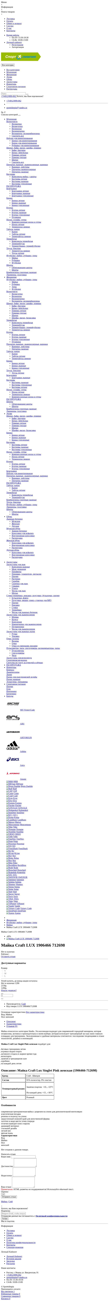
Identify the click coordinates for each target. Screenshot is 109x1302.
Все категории (13, 70)
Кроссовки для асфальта (22, 533)
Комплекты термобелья (22, 241)
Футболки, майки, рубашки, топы (21, 255)
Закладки (10, 1261)
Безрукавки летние (20, 191)
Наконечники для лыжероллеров (26, 624)
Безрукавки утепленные (22, 196)
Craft (15, 796)
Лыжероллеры (12, 672)
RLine (17, 853)
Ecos (15, 798)
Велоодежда (11, 121)
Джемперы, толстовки (16, 275)
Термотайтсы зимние (21, 236)
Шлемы (15, 617)
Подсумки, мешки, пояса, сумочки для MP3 (31, 600)
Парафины (16, 571)
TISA (16, 899)
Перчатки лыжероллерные (24, 169)
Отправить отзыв (9, 1197)
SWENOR (22, 877)
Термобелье (11, 239)
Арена (17, 913)
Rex (14, 860)
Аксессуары (11, 82)
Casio (16, 793)
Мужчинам (11, 72)
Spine (16, 889)
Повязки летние (19, 155)
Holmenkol (23, 810)
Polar (15, 841)
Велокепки (17, 124)
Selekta (18, 882)
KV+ (15, 815)
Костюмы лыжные (20, 181)
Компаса (10, 670)
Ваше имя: (6, 1157)
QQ (13, 846)
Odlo (15, 836)
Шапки (15, 160)
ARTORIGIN (26, 737)
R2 (13, 851)
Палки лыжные (13, 679)
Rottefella (21, 872)
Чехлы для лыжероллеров (23, 629)
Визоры (15, 641)
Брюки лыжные (19, 203)
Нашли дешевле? (8, 990)
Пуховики (16, 217)
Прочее (15, 576)
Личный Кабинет (14, 1256)
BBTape (19, 784)
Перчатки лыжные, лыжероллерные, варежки (27, 164)
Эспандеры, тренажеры (17, 682)
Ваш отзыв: (6, 1187)
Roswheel (21, 870)
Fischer (18, 805)
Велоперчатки (18, 131)
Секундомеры (18, 653)
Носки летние (18, 224)
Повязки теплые (19, 157)
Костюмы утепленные (22, 184)
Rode (16, 868)
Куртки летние (18, 210)
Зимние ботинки (19, 531)
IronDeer (20, 812)
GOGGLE (22, 808)
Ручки (14, 634)
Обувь (9, 79)
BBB (15, 781)
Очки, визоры (12, 638)
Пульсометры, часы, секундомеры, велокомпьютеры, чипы (33, 648)
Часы (14, 655)
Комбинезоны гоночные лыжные (21, 272)
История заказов (13, 1259)
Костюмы (10, 174)
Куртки (9, 208)
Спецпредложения (14, 1247)
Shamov (19, 884)
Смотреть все (18, 136)
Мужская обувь (13, 528)
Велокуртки (17, 126)
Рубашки (16, 260)
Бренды (9, 696)
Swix (15, 896)
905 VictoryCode (27, 710)
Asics (22, 765)
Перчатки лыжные (20, 172)
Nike (15, 827)
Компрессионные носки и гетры (26, 222)
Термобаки (17, 610)
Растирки (16, 579)
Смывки (15, 586)
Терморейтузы (18, 243)
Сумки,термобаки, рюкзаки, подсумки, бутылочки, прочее (33, 595)
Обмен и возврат (14, 23)
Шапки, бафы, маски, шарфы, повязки (23, 148)
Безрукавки (11, 188)
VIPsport (20, 903)
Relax (16, 858)
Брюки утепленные (20, 205)
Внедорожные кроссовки (23, 536)
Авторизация (18, 47)
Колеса (15, 619)
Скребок (15, 581)
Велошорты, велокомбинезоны (26, 133)
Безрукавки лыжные (21, 193)
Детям (9, 77)
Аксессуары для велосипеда (19, 658)
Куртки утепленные (21, 215)
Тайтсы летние (18, 234)
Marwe (18, 822)
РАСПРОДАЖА (13, 186)
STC (15, 875)
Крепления (17, 622)
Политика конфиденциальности (20, 1242)
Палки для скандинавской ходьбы (21, 677)
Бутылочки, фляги (20, 598)
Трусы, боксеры (13, 248)
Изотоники (11, 691)
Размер (4, 968)
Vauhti (17, 906)
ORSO (18, 834)
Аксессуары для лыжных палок (20, 631)
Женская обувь (13, 540)
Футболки (16, 263)
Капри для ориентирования (24, 143)
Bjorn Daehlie (27, 786)
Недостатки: (6, 1175)
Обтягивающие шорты (22, 267)
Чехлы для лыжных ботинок (24, 612)
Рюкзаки (16, 605)
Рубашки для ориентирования (25, 145)
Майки (15, 258)
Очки (14, 643)
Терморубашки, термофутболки (26, 246)
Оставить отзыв (8, 956)
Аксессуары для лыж (15, 564)
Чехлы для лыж (19, 591)
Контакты (10, 31)
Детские (15, 526)
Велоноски (17, 129)
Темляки (15, 636)
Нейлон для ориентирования (19, 138)
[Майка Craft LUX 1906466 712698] (22, 939)
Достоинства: (7, 1166)
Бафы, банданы (19, 150)
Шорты (9, 265)
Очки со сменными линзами (24, 646)
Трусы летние (18, 253)
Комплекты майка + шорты (24, 176)
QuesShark (23, 848)
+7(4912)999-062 (13, 101)
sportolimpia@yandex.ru (16, 108)
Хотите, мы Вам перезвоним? (29, 96)
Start (15, 891)
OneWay (20, 839)
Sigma (17, 887)
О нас (9, 28)
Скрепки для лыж (20, 583)
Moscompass (25, 824)
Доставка (10, 19)
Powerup (20, 844)
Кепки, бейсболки (20, 152)
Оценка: (5, 1192)
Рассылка (10, 1263)
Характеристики (13, 1024)
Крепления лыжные (21, 567)
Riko (15, 863)
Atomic (23, 779)
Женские (16, 524)
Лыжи (9, 674)
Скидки (9, 26)
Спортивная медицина (16, 660)
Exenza (18, 803)
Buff (15, 789)
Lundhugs (22, 820)
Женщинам (11, 74)
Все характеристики (35, 1012)
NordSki (19, 832)
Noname (19, 829)
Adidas (23, 751)
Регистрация (17, 45)
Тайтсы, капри (13, 229)
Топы (14, 287)
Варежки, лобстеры (20, 167)
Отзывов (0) (11, 1026)
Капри (15, 232)
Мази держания (19, 569)
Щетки (15, 593)
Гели (8, 689)
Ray (14, 856)
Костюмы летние (19, 179)
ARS (22, 724)
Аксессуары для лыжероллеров (20, 615)
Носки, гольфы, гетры (16, 220)
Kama (16, 817)
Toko (15, 901)
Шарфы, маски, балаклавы (24, 318)
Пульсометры (18, 650)
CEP (15, 791)
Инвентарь (11, 84)
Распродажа (11, 89)
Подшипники (18, 627)
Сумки (15, 607)
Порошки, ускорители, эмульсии (26, 574)
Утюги (15, 588)
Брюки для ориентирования (24, 141)
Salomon (20, 880)
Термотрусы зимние (21, 251)
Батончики (11, 694)
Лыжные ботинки (14, 519)
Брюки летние (18, 200)
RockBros (22, 865)
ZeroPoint (21, 911)
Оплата (9, 21)
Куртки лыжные (19, 212)
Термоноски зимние (21, 227)
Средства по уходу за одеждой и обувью (24, 662)
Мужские (16, 521)
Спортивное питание (16, 86)
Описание (11, 1021)
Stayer (17, 894)
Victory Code (26, 908)
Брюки (9, 198)
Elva (15, 801)
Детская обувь (12, 550)
